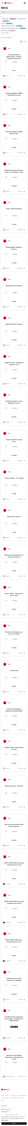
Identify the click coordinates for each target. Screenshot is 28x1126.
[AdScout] (5, 1089)
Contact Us (13, 1095)
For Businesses (5, 1098)
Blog (23, 1098)
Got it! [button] (14, 1123)
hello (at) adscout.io (6, 1109)
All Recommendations (6, 37)
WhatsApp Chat (5, 1111)
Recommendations (22, 1095)
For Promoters (13, 1098)
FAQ (2, 1100)
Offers (19, 1098)
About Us (7, 1095)
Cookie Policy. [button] (4, 1120)
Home (2, 1095)
